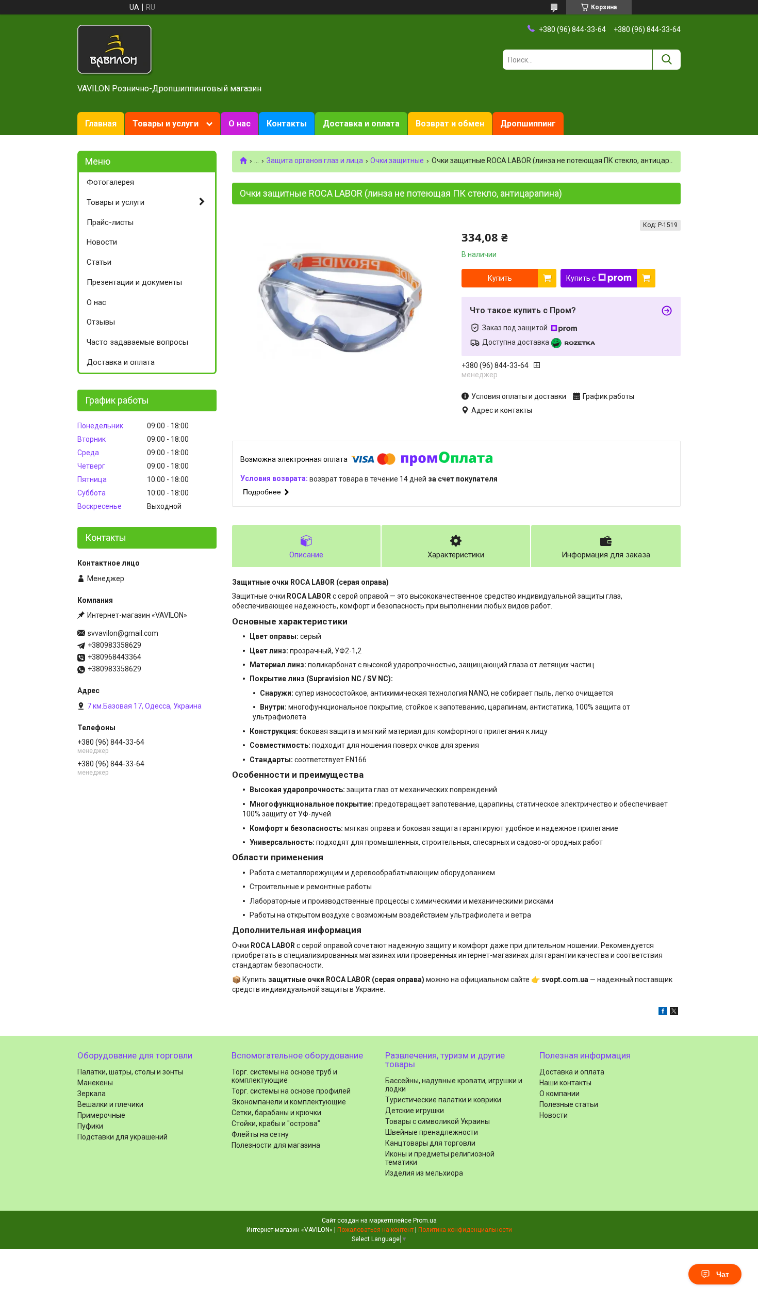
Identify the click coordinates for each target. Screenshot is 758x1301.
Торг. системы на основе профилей (291, 1091)
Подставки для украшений (122, 1137)
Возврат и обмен (450, 124)
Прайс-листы (110, 222)
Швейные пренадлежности (431, 1132)
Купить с (581, 278)
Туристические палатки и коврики (443, 1100)
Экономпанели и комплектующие (289, 1102)
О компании (559, 1093)
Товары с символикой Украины (437, 1121)
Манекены (95, 1083)
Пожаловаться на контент (375, 1229)
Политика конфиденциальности (465, 1229)
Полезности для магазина (276, 1145)
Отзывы (101, 322)
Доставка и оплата (361, 124)
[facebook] (662, 1012)
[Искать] (666, 60)
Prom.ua (425, 1220)
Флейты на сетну (260, 1134)
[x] (674, 1012)
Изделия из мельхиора (424, 1173)
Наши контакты (565, 1083)
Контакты (287, 124)
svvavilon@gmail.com (123, 633)
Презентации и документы (134, 282)
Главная (101, 124)
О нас (239, 124)
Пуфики (90, 1126)
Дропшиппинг (528, 124)
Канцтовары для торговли (430, 1143)
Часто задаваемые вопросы (137, 342)
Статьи (99, 262)
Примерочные (101, 1115)
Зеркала (91, 1093)
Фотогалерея (110, 182)
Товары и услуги (166, 124)
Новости (102, 242)
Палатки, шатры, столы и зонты (130, 1072)
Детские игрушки (414, 1110)
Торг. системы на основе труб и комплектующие (284, 1076)
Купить (500, 278)
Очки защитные (397, 160)
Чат (722, 1274)
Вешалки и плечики (110, 1104)
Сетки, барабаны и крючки (276, 1113)
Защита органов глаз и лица (315, 160)
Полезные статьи (568, 1104)
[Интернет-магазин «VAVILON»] (115, 49)
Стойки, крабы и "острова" (276, 1123)
